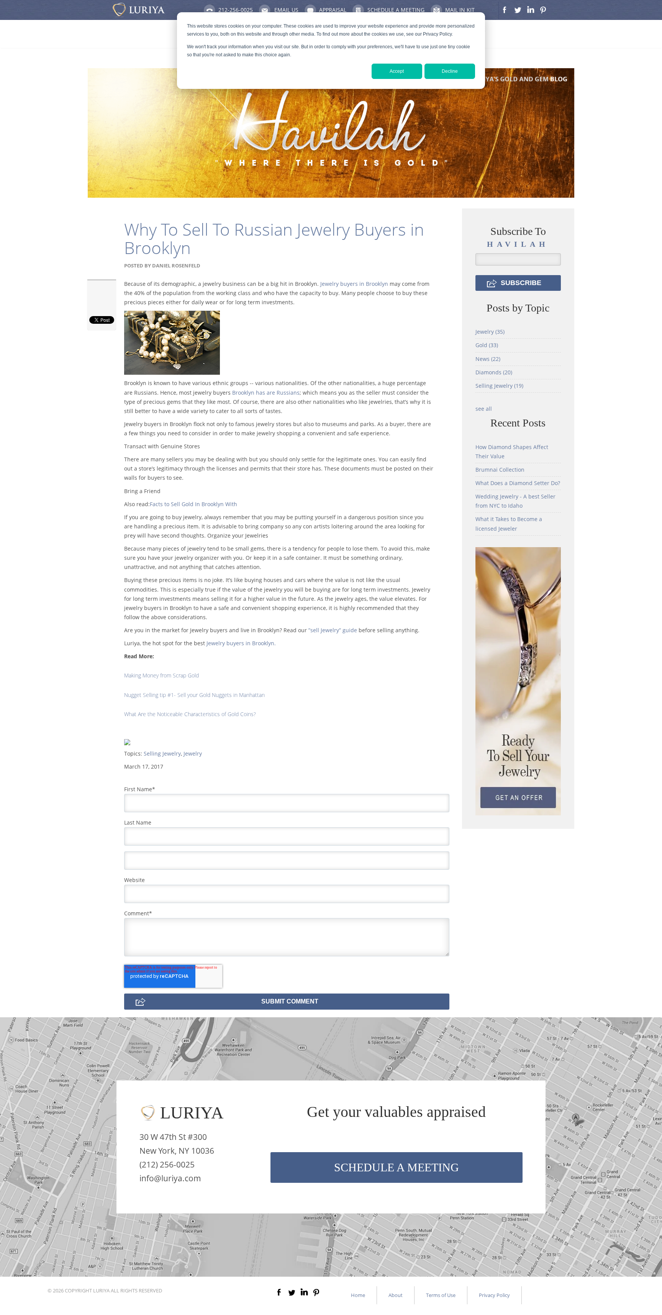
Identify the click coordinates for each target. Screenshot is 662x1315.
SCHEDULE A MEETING (396, 1167)
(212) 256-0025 (167, 1164)
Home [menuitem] (358, 1295)
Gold (486, 345)
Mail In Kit (460, 9)
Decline (450, 71)
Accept (397, 71)
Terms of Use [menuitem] (441, 1295)
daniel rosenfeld (176, 265)
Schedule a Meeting (395, 9)
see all (483, 408)
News (487, 358)
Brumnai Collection (499, 469)
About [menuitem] (395, 1295)
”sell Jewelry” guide (332, 630)
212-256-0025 (235, 9)
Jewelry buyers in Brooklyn (354, 283)
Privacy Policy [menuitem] (494, 1295)
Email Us (286, 9)
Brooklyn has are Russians (266, 392)
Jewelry (193, 753)
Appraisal (332, 9)
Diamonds (493, 372)
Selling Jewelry (162, 753)
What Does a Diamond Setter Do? (517, 483)
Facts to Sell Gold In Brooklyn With (193, 504)
